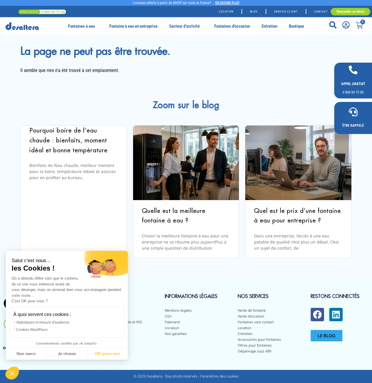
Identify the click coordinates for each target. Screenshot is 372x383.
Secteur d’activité (184, 26)
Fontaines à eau (81, 26)
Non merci (26, 353)
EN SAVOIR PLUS (227, 3)
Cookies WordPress (32, 330)
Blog (253, 11)
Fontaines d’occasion (232, 26)
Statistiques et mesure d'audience (42, 322)
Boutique (296, 26)
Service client (286, 11)
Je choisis (67, 353)
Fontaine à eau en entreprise (133, 26)
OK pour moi (107, 353)
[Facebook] (317, 314)
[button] (12, 373)
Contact (321, 11)
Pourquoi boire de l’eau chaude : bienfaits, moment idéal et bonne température (68, 140)
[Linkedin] (336, 314)
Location (226, 11)
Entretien (269, 26)
